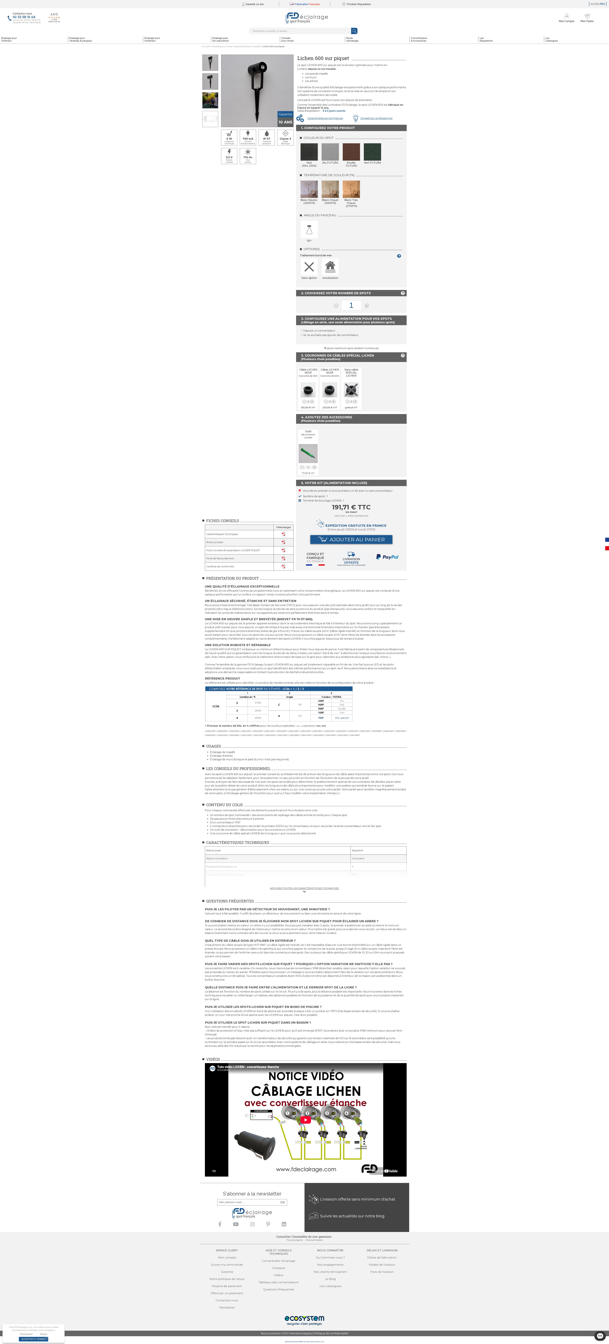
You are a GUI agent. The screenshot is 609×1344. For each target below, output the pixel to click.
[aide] (400, 256)
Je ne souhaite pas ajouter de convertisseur (330, 335)
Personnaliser (26, 1334)
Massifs (256, 46)
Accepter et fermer (34, 1339)
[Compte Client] (567, 18)
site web (306, 1341)
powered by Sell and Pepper (294, 1341)
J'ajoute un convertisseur (319, 330)
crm (322, 1341)
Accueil (205, 46)
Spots (242, 46)
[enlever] (304, 401)
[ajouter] (312, 401)
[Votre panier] (587, 18)
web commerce (315, 1341)
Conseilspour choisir (221, 46)
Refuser (43, 1334)
